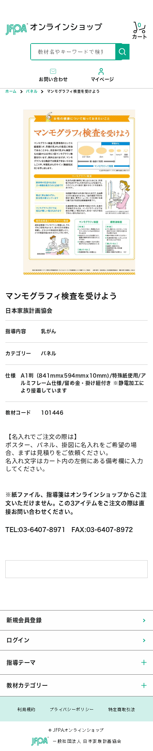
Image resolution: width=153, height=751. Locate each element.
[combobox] (73, 52)
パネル (31, 91)
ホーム (11, 91)
